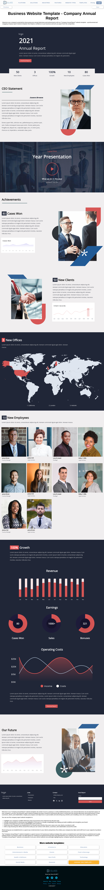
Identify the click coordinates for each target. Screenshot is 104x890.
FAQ (54, 797)
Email (80, 796)
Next (97, 7)
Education (83, 847)
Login (99, 2)
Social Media (20, 862)
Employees (30, 797)
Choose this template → (83, 862)
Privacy (45, 883)
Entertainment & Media (20, 852)
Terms (49, 883)
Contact (54, 881)
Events (52, 852)
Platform (21, 2)
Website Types (70, 2)
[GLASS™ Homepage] (8, 4)
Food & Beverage (84, 852)
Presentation (31, 795)
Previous (6, 7)
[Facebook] (47, 878)
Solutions (34, 2)
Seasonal (52, 862)
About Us (45, 881)
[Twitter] (52, 878)
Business (20, 847)
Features (58, 2)
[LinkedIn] (56, 878)
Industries (46, 2)
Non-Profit (52, 857)
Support (54, 883)
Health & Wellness (20, 857)
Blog (50, 881)
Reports (30, 800)
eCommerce (52, 847)
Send (90, 801)
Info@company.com (58, 795)
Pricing (93, 2)
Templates (83, 2)
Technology (84, 857)
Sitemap (59, 883)
